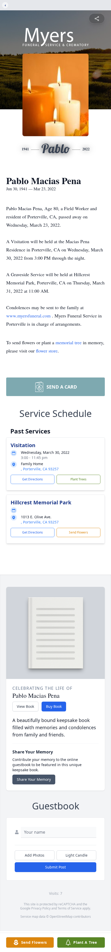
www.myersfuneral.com (29, 316)
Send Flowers (78, 532)
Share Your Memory (34, 779)
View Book (25, 706)
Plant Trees (78, 479)
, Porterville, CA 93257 (40, 468)
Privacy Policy (41, 908)
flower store (47, 351)
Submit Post (55, 867)
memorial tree (69, 342)
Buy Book (54, 706)
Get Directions (32, 479)
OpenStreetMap (61, 916)
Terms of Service (70, 908)
